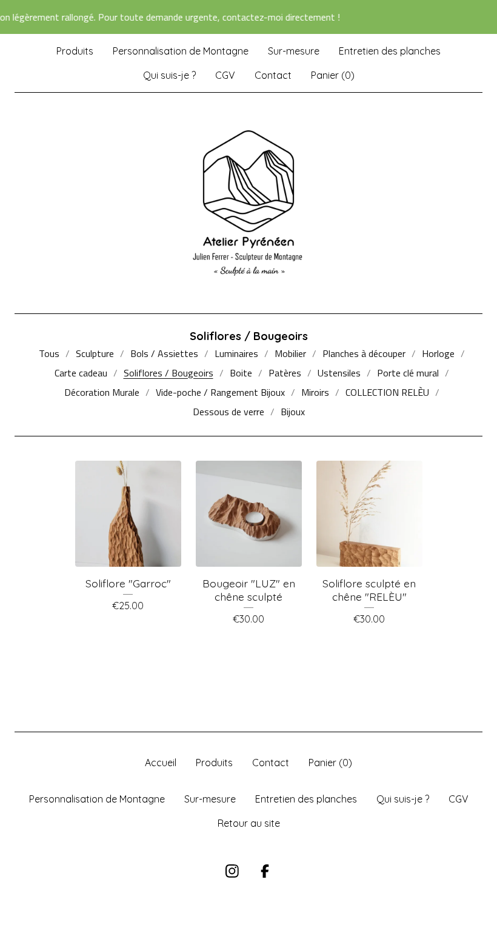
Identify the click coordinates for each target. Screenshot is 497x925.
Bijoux (293, 411)
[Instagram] (232, 871)
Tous (49, 353)
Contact (273, 75)
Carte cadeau (81, 373)
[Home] (248, 203)
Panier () (333, 75)
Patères (285, 373)
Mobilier (290, 353)
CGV (225, 75)
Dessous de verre (228, 411)
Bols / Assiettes (164, 353)
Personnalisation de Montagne (180, 51)
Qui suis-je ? (169, 75)
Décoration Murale (101, 392)
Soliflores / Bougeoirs (168, 373)
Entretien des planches (390, 51)
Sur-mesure (293, 51)
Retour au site (249, 823)
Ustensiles (339, 373)
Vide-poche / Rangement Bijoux (220, 392)
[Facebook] (264, 871)
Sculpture (95, 353)
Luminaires (236, 353)
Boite (241, 373)
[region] (248, 17)
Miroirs (315, 392)
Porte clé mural (408, 373)
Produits (74, 51)
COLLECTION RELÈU (387, 392)
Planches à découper (363, 353)
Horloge (438, 353)
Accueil (160, 762)
